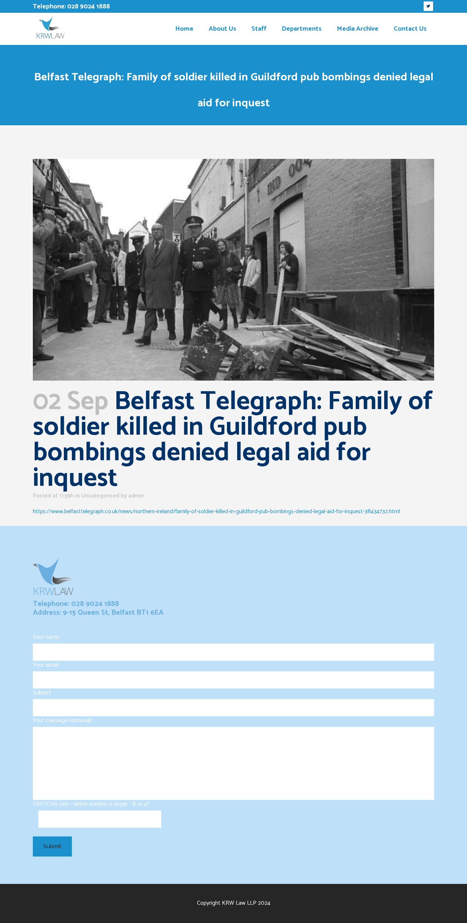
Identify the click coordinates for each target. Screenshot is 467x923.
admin (136, 496)
